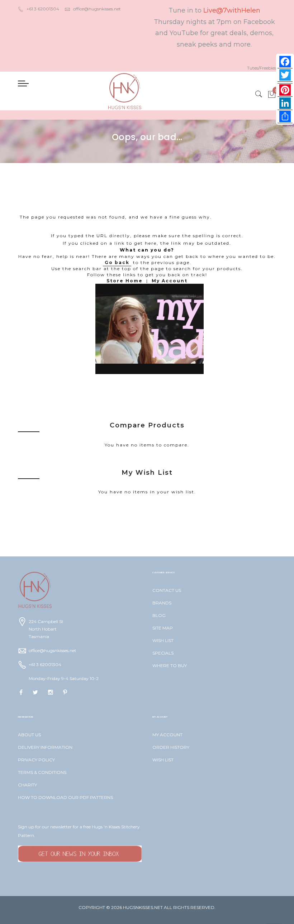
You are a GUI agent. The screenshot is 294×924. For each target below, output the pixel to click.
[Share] (285, 116)
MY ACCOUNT (167, 734)
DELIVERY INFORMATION (45, 747)
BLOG (159, 615)
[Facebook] (285, 61)
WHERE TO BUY (169, 665)
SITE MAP (162, 628)
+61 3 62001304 (43, 8)
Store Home (124, 280)
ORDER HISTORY (170, 747)
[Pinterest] (285, 90)
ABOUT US (29, 734)
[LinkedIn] (285, 103)
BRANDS (161, 602)
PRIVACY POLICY (36, 759)
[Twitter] (285, 75)
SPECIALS (163, 653)
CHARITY (27, 784)
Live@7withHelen (231, 10)
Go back (117, 262)
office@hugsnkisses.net (97, 8)
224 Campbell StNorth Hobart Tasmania (46, 629)
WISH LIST (163, 640)
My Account (170, 280)
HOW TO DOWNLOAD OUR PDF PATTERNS (65, 797)
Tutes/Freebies (261, 68)
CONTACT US (166, 590)
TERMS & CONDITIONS (42, 772)
